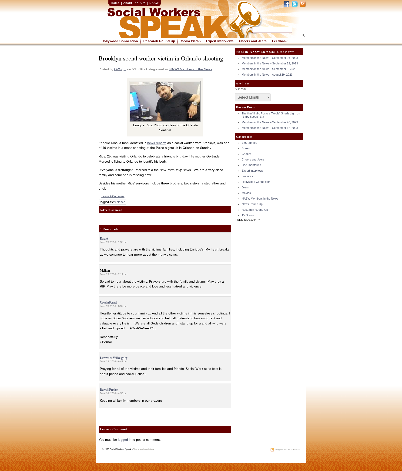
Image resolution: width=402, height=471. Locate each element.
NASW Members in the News (190, 69)
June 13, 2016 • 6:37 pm (113, 306)
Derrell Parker (109, 389)
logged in (125, 439)
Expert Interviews (220, 41)
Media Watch (191, 41)
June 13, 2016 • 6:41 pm (113, 361)
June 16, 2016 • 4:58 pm (113, 393)
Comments (294, 449)
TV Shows (248, 215)
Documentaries (251, 165)
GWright (120, 69)
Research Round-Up (255, 209)
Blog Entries (281, 449)
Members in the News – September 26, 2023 (270, 58)
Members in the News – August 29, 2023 (267, 74)
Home (115, 3)
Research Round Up (159, 41)
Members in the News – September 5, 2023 (269, 69)
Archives (240, 88)
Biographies (249, 142)
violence (119, 202)
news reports (156, 143)
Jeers (245, 187)
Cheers (246, 154)
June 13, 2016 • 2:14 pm (113, 274)
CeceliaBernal (108, 302)
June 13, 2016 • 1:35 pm (113, 242)
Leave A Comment (112, 196)
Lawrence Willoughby (113, 357)
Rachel (104, 238)
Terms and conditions (143, 449)
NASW (154, 3)
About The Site (134, 3)
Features (247, 176)
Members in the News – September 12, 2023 (270, 63)
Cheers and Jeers (253, 41)
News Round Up (252, 204)
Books (246, 148)
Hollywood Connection (119, 41)
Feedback (280, 41)
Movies (246, 193)
